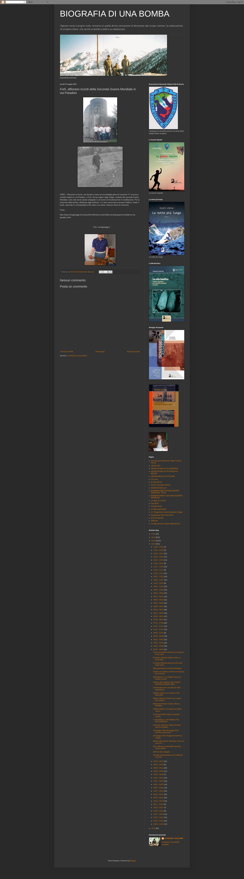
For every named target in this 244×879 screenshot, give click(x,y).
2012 (153, 828)
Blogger (133, 861)
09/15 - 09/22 (158, 597)
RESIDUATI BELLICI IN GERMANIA (164, 469)
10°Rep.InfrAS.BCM (158, 509)
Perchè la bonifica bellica (160, 485)
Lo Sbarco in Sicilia (158, 501)
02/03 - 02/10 (158, 811)
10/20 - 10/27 (158, 580)
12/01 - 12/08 (158, 560)
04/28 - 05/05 (158, 771)
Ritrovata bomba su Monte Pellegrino (167, 668)
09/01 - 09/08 (158, 603)
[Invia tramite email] (100, 272)
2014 (153, 541)
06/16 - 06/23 (158, 640)
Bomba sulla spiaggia (161, 752)
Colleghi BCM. (156, 506)
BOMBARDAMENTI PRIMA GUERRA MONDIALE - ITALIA (165, 492)
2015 (153, 537)
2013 (153, 544)
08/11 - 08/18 (158, 613)
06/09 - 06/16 (158, 643)
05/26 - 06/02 (158, 649)
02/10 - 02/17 (158, 808)
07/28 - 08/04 (158, 620)
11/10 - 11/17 (158, 570)
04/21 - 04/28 (158, 774)
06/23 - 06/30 (158, 636)
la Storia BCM (156, 482)
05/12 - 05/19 (158, 765)
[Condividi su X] (105, 272)
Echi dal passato (157, 518)
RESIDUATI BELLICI (159, 488)
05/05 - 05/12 (158, 768)
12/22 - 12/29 (158, 550)
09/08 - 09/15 (158, 600)
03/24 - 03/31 (158, 788)
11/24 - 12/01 (158, 563)
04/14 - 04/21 (158, 778)
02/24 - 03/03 (158, 801)
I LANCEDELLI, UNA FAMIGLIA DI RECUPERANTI (166, 721)
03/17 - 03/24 (158, 791)
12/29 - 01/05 (158, 547)
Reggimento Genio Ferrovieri (162, 515)
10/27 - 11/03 (158, 577)
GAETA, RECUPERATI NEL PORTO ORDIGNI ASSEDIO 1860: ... (166, 683)
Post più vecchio (133, 352)
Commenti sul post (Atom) (77, 356)
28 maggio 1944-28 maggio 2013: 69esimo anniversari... (166, 731)
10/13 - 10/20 (158, 583)
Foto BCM (155, 503)
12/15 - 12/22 (158, 554)
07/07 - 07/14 (158, 630)
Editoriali (154, 521)
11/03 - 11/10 (158, 573)
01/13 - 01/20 (158, 821)
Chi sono (154, 479)
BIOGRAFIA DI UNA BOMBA (114, 13)
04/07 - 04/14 (158, 781)
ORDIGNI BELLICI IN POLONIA (163, 476)
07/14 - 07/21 (158, 626)
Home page (100, 352)
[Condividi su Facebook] (108, 272)
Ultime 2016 (155, 466)
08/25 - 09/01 (158, 606)
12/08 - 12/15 (158, 557)
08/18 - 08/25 (158, 610)
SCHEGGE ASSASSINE (174, 838)
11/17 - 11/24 (158, 567)
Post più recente (67, 352)
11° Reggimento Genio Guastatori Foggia (167, 512)
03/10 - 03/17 (158, 794)
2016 (153, 534)
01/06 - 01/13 (158, 824)
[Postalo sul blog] (103, 272)
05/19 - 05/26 (158, 761)
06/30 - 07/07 (158, 633)
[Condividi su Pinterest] (111, 272)
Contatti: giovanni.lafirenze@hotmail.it (165, 524)
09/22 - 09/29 (158, 593)
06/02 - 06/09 (158, 646)
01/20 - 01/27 (158, 817)
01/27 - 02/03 (158, 814)
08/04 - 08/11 (158, 616)
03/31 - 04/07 (158, 785)
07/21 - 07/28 (158, 623)
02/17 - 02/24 (158, 804)
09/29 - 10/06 (158, 590)
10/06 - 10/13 (158, 587)
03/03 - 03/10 (158, 798)
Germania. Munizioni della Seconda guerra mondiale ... (167, 726)
